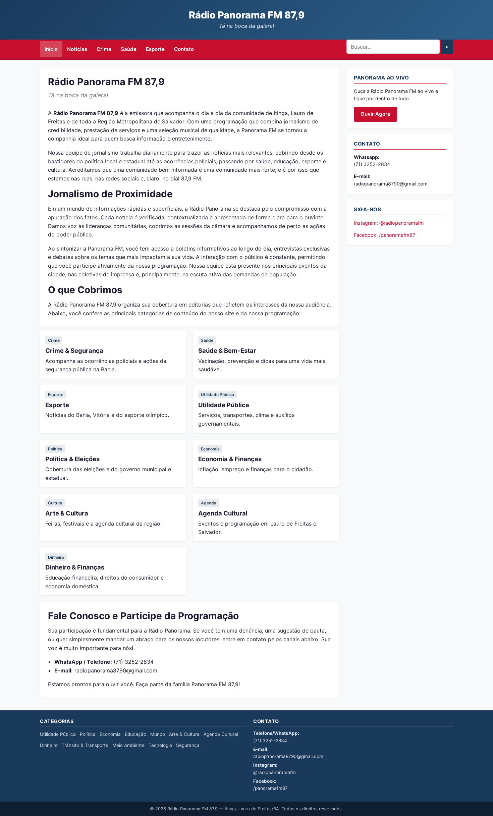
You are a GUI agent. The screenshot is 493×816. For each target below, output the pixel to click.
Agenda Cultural (223, 513)
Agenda (208, 502)
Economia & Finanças (230, 459)
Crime (104, 49)
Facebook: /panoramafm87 (384, 235)
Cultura (55, 502)
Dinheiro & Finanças (74, 567)
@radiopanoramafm (274, 772)
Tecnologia (160, 745)
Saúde (128, 49)
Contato (184, 49)
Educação (135, 734)
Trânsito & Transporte (85, 745)
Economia (210, 448)
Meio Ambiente (128, 745)
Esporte (155, 49)
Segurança (188, 745)
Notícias (77, 49)
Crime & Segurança (74, 350)
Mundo (157, 734)
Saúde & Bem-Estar (227, 350)
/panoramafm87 (270, 788)
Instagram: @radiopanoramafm (389, 223)
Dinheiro (56, 557)
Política (55, 448)
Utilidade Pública (217, 394)
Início (51, 49)
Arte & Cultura (66, 513)
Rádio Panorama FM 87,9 (247, 15)
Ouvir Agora (375, 114)
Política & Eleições (72, 459)
